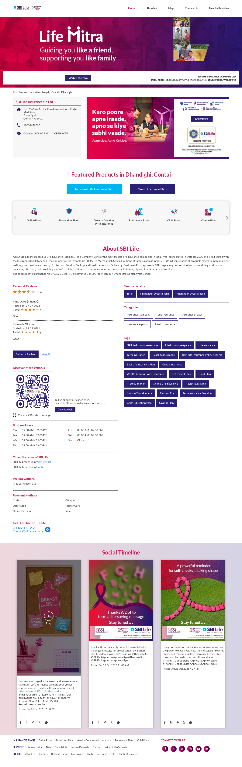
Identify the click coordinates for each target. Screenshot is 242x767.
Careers (43, 753)
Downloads (77, 753)
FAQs (90, 753)
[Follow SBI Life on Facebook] (165, 748)
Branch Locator (59, 753)
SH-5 (130, 293)
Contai (55, 92)
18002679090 (31, 125)
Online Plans (45, 740)
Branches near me (22, 92)
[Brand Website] (206, 748)
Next (227, 217)
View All (46, 354)
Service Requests (80, 747)
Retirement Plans (124, 740)
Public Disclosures (128, 753)
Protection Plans (64, 740)
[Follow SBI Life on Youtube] (198, 748)
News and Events (105, 753)
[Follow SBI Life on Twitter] (181, 748)
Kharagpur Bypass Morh (154, 293)
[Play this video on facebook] (49, 618)
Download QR (65, 409)
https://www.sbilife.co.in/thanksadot (40, 691)
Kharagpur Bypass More (190, 293)
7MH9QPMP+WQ (24, 527)
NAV (48, 747)
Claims (96, 747)
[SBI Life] (27, 8)
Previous (15, 217)
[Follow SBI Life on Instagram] (190, 748)
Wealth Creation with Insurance (94, 740)
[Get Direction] (48, 531)
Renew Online (35, 747)
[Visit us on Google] (173, 748)
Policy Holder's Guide (115, 747)
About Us (30, 753)
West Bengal (42, 92)
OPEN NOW (61, 133)
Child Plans (143, 740)
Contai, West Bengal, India (28, 531)
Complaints (61, 747)
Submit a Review (25, 354)
